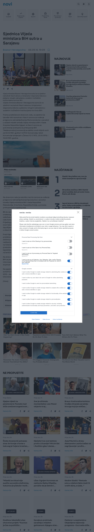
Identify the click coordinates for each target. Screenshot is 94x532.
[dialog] (47, 266)
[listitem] (47, 237)
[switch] (69, 241)
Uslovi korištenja (57, 319)
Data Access (46, 319)
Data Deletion (36, 319)
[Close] (79, 213)
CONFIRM (33, 313)
